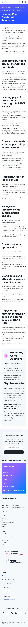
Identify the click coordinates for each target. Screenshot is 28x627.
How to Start (4, 534)
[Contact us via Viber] (7, 591)
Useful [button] (5, 479)
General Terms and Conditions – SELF (11, 505)
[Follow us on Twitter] (7, 613)
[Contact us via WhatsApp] (3, 591)
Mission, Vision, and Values (8, 522)
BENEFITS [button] (5, 472)
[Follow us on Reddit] (24, 613)
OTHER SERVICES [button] (7, 476)
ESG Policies (4, 524)
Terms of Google (6, 623)
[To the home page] (6, 2)
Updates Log (5, 540)
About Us (4, 518)
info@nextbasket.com (10, 599)
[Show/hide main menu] (25, 2)
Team (3, 520)
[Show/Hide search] (22, 2)
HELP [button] (4, 483)
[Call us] (19, 2)
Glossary (4, 538)
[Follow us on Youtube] (20, 613)
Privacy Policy (5, 511)
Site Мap (4, 542)
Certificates (4, 526)
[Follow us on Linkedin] (16, 613)
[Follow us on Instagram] (11, 613)
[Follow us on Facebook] (3, 613)
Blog (3, 544)
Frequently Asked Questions (8, 536)
